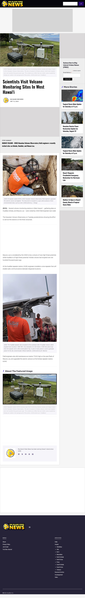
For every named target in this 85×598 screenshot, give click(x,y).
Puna (58, 562)
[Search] (81, 4)
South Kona (60, 567)
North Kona (60, 559)
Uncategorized (59, 575)
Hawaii (56, 544)
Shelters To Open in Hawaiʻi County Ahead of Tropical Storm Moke (72, 202)
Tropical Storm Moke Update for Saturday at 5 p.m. (72, 152)
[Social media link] (19, 454)
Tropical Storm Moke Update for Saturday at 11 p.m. (72, 105)
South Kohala (60, 564)
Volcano (59, 569)
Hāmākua (59, 547)
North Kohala (60, 557)
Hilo (58, 549)
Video (56, 577)
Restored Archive (59, 572)
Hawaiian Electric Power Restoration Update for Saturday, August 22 (71, 128)
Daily (56, 542)
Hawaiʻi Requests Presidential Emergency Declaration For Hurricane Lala (71, 176)
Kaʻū (58, 552)
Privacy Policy (6, 544)
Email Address (67, 72)
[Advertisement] (42, 20)
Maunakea (59, 554)
